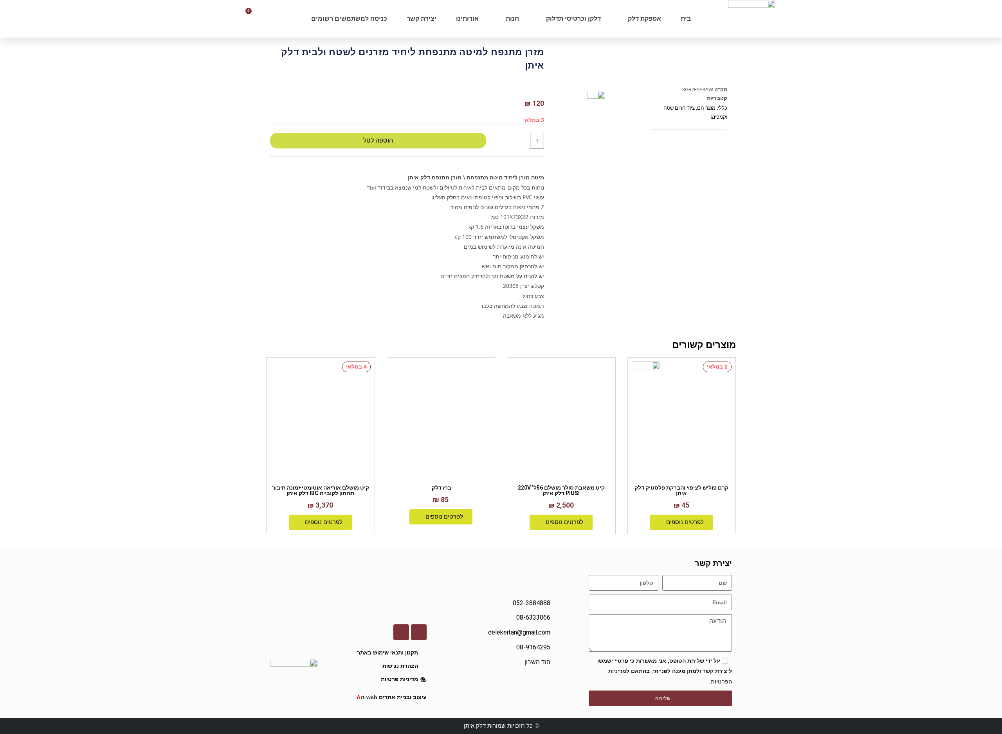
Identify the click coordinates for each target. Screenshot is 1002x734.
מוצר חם (706, 107)
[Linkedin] (401, 632)
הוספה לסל (378, 140)
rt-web (367, 697)
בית (686, 18)
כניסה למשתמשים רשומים (349, 18)
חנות (512, 18)
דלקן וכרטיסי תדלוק (573, 18)
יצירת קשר (421, 18)
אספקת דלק (644, 18)
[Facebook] (419, 632)
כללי (722, 107)
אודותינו (467, 18)
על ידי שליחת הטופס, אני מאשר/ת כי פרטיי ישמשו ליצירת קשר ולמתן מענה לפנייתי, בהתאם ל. (664, 671)
